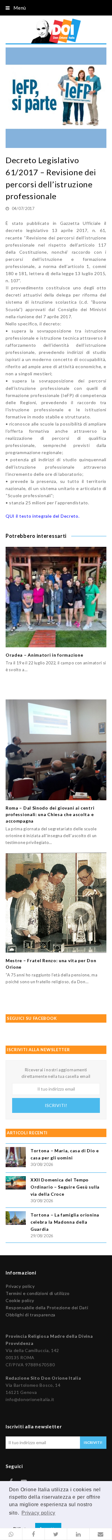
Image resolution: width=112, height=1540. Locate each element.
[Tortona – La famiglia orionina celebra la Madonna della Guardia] (16, 1219)
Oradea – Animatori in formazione (44, 655)
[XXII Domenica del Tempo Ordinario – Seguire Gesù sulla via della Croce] (16, 1183)
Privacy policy (20, 1286)
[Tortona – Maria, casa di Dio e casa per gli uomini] (16, 1158)
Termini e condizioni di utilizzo (37, 1293)
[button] (11, 1534)
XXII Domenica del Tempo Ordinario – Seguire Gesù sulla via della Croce (65, 1187)
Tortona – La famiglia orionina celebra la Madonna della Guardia (64, 1222)
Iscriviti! (56, 1105)
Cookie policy (20, 1300)
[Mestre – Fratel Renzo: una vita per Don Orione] (56, 902)
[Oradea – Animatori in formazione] (56, 597)
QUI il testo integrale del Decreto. (43, 516)
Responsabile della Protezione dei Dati (47, 1307)
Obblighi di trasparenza (30, 1314)
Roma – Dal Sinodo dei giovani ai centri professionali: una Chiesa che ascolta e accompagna (50, 814)
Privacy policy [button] (38, 1512)
